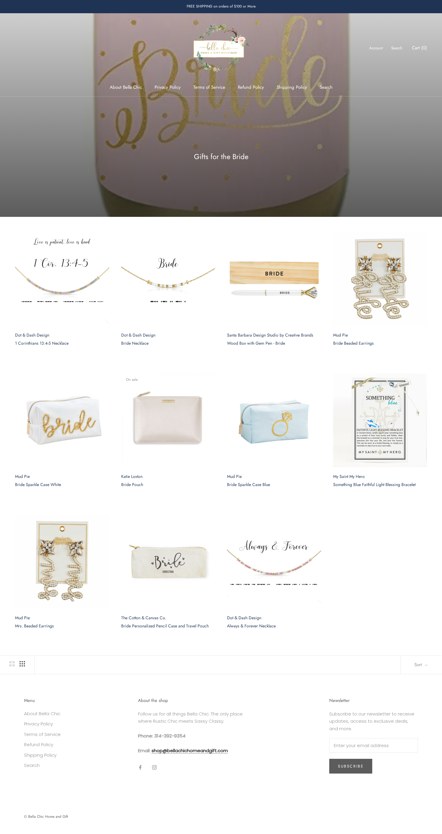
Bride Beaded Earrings (353, 343)
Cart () (419, 48)
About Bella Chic (126, 87)
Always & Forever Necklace (251, 626)
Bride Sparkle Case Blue (248, 485)
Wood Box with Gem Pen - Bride (256, 343)
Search (326, 87)
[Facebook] (140, 767)
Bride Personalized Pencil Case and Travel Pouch (165, 626)
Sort (418, 664)
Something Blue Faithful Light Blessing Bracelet (374, 485)
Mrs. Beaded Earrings (34, 626)
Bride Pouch (132, 485)
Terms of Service (209, 87)
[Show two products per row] (12, 663)
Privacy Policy (168, 87)
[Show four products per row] (22, 663)
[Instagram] (154, 767)
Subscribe (351, 766)
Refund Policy (251, 87)
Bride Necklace (135, 343)
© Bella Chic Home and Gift (46, 816)
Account (376, 48)
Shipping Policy (292, 87)
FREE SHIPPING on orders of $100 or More (221, 6)
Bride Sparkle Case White (38, 485)
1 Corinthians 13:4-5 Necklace (42, 343)
